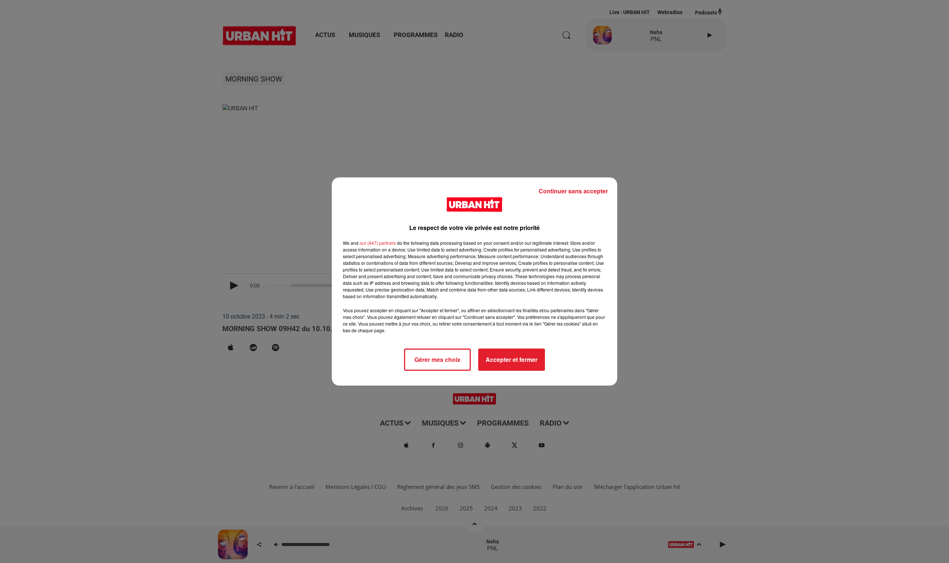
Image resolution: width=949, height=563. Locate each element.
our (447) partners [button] (378, 243)
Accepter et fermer (512, 359)
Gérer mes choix (437, 359)
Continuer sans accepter (573, 191)
